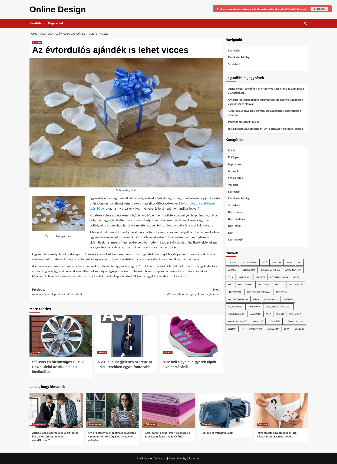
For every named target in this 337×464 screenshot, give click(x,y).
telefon (232, 329)
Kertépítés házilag (239, 57)
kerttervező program (258, 292)
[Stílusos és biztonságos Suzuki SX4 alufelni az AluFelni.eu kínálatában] (60, 336)
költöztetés (270, 299)
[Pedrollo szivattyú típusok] (225, 410)
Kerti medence (237, 218)
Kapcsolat (55, 23)
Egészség (262, 424)
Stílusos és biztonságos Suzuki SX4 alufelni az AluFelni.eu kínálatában (58, 367)
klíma (256, 299)
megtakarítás (235, 307)
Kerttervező (235, 239)
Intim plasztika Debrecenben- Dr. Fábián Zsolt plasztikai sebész (265, 128)
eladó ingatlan (293, 270)
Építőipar (233, 157)
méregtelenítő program (278, 307)
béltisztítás (249, 270)
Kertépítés (234, 50)
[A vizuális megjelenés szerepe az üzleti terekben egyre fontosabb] (126, 336)
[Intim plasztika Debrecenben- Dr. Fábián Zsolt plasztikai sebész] (281, 410)
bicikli (289, 262)
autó (264, 262)
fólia (230, 277)
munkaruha (254, 307)
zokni (287, 329)
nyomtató (255, 314)
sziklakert (295, 314)
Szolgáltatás (235, 177)
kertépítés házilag (238, 299)
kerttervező (235, 292)
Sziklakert (234, 64)
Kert (230, 232)
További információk (297, 9)
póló (268, 314)
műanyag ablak (236, 314)
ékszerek (300, 329)
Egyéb (232, 150)
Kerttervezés (236, 212)
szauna (280, 314)
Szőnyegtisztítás (294, 321)
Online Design (57, 9)
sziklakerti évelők (238, 321)
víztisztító (273, 329)
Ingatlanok (234, 164)
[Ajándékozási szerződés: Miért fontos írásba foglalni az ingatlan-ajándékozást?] (56, 410)
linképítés (288, 299)
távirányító (255, 329)
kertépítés (281, 292)
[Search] (305, 23)
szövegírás (274, 321)
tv (242, 329)
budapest (233, 270)
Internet (233, 171)
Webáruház (151, 424)
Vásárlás (37, 43)
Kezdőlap (36, 23)
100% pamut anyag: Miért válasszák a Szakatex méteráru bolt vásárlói (264, 112)
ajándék (232, 262)
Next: (193, 292)
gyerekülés (244, 277)
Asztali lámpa (249, 262)
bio (299, 262)
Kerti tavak (234, 225)
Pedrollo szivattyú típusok (243, 121)
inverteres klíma (279, 277)
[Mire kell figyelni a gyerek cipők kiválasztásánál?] (191, 336)
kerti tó (279, 284)
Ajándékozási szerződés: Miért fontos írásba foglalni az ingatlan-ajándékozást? (266, 90)
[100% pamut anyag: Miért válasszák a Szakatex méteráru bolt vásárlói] (168, 410)
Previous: (57, 292)
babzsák (276, 262)
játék (296, 277)
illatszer (260, 277)
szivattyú (258, 321)
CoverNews (175, 458)
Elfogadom (319, 8)
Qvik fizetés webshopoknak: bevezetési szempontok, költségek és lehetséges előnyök (265, 101)
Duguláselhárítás (270, 270)
